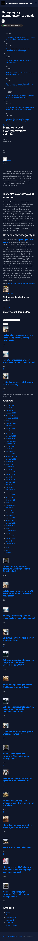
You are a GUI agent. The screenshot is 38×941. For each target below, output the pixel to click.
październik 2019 (12, 520)
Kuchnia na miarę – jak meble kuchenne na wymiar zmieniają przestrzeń (20, 96)
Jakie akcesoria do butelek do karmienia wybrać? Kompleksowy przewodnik (20, 108)
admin (9, 160)
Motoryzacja (10, 920)
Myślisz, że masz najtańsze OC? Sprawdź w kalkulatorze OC (18, 779)
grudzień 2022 (11, 451)
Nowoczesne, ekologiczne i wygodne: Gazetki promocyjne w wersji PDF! (18, 802)
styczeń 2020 (10, 513)
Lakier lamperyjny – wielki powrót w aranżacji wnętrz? (18, 383)
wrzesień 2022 (11, 459)
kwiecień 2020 (11, 505)
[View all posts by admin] (5, 160)
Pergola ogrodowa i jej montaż (17, 847)
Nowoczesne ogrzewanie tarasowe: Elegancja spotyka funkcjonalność (16, 568)
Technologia (10, 922)
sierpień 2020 (10, 500)
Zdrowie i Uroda (11, 925)
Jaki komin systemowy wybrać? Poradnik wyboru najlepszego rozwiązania (20, 38)
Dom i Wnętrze (8, 125)
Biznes (8, 912)
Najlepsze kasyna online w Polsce (19, 3)
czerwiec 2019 (11, 531)
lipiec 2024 (9, 421)
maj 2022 (9, 469)
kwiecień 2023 (10, 444)
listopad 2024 (10, 415)
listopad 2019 (10, 518)
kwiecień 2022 (10, 472)
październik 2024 (12, 418)
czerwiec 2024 (11, 423)
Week (8, 547)
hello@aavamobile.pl (16, 936)
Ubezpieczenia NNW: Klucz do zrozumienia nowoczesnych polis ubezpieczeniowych (18, 869)
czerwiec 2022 (11, 467)
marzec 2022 (10, 474)
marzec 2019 (10, 538)
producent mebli (12, 284)
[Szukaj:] (11, 320)
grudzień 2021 (10, 479)
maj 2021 (9, 485)
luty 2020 (9, 510)
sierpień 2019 (10, 526)
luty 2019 (9, 541)
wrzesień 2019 (11, 523)
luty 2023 (9, 449)
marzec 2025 (10, 405)
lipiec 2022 (9, 464)
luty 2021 (9, 492)
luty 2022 (9, 477)
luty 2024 (9, 431)
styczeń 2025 (10, 410)
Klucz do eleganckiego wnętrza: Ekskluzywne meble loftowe (18, 686)
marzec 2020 (10, 508)
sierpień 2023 (10, 438)
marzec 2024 (10, 428)
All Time (8, 553)
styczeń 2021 (10, 495)
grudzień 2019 (10, 515)
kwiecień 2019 (10, 536)
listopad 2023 (10, 433)
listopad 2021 (10, 482)
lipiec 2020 (9, 502)
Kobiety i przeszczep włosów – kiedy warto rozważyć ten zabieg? (18, 50)
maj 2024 (9, 426)
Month (8, 550)
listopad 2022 (10, 454)
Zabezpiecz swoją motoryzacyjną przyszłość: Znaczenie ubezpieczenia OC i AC (18, 662)
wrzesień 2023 (11, 436)
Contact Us (6, 936)
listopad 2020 (10, 497)
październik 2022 (12, 456)
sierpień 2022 (10, 461)
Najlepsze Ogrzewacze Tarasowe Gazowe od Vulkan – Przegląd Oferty (19, 120)
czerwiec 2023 (11, 441)
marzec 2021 (10, 490)
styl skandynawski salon (26, 284)
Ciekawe (9, 915)
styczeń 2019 (10, 543)
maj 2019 (9, 533)
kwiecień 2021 (10, 487)
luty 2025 (9, 408)
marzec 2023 (10, 446)
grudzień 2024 (11, 413)
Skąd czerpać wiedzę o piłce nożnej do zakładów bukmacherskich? (19, 85)
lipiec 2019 (9, 528)
